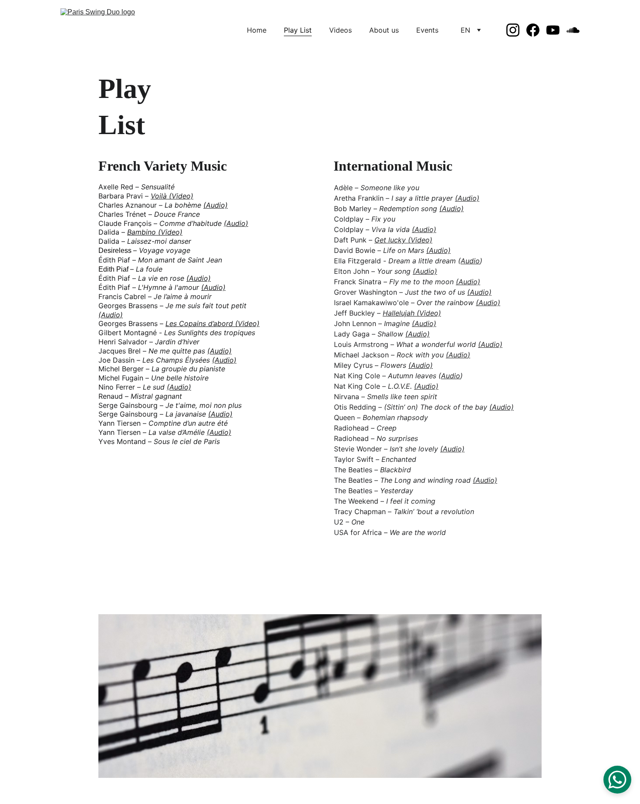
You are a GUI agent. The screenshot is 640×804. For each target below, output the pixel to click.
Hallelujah (400, 313)
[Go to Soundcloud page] (572, 30)
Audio (470, 260)
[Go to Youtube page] (556, 30)
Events (427, 30)
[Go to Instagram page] (516, 30)
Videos (340, 30)
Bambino (141, 232)
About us (384, 30)
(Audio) (467, 198)
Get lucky (390, 239)
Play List (298, 30)
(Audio (457, 354)
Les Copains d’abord (200, 323)
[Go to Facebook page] (536, 30)
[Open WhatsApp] (617, 780)
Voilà (159, 196)
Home (256, 30)
